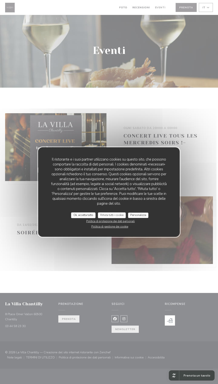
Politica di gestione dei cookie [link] (109, 227)
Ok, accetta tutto (83, 215)
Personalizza (138, 215)
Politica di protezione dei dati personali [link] (110, 221)
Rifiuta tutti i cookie (111, 215)
